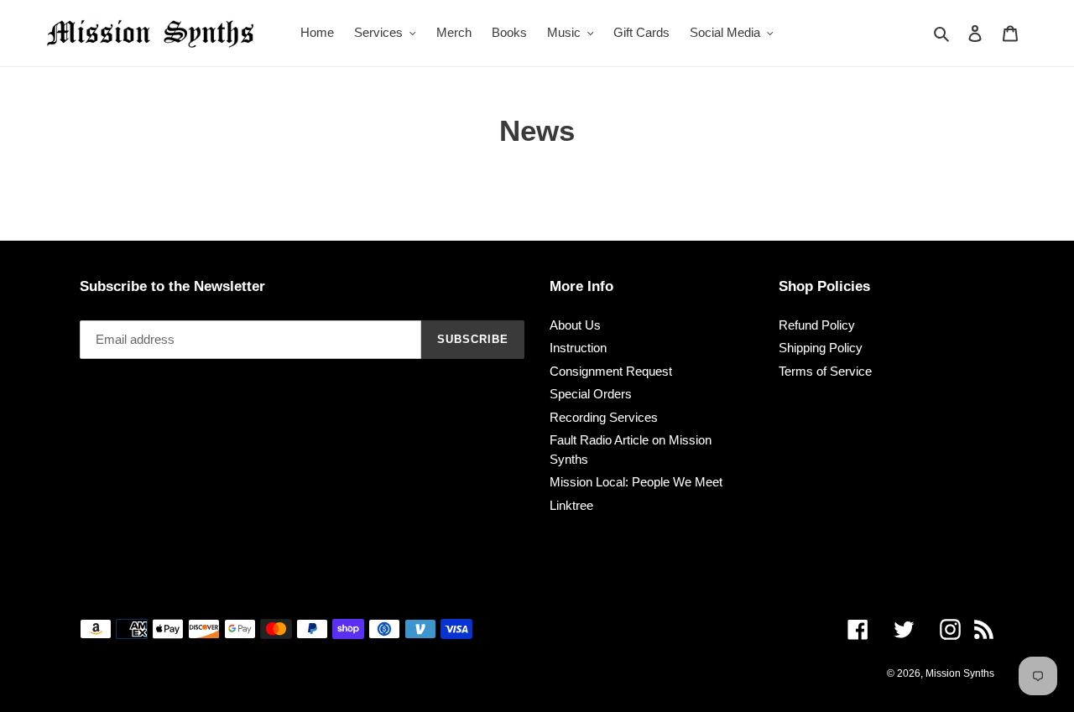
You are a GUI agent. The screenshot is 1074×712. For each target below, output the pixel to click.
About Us (575, 325)
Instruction (578, 347)
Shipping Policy (821, 347)
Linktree (571, 505)
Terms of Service (825, 371)
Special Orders (591, 394)
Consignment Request (611, 371)
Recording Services (604, 417)
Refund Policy (817, 325)
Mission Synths (959, 673)
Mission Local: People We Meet (636, 482)
